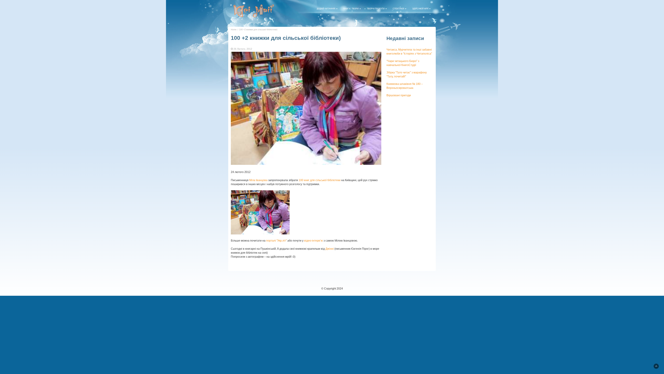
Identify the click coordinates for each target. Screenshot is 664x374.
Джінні (329, 248)
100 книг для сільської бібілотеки (319, 180)
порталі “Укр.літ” (276, 240)
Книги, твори (351, 8)
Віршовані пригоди (398, 95)
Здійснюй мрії (420, 8)
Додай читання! (326, 8)
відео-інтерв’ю (314, 240)
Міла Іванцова (258, 180)
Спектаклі (399, 8)
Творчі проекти (376, 8)
